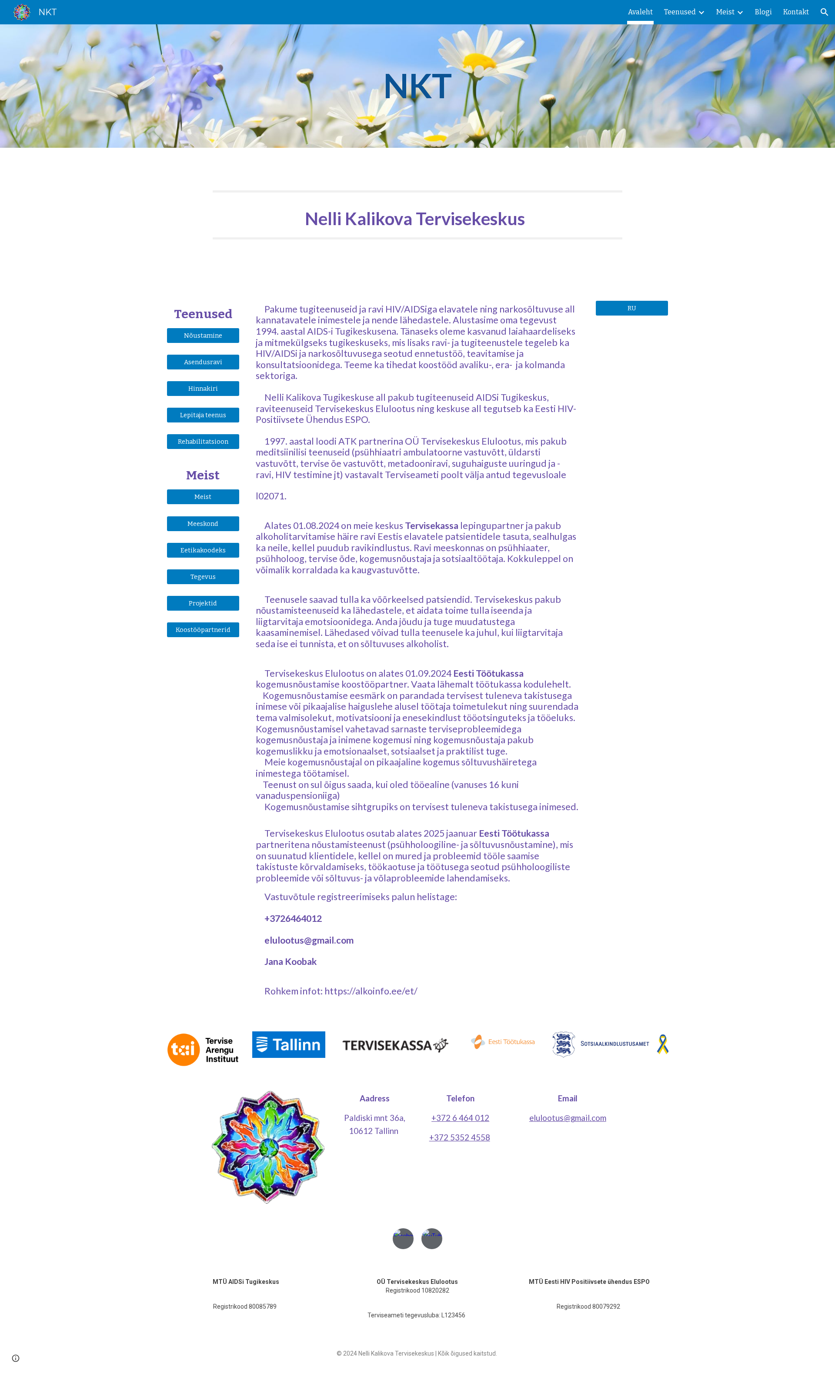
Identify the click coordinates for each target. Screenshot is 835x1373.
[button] (824, 12)
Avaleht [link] (640, 12)
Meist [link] (725, 12)
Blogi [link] (763, 12)
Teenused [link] (680, 12)
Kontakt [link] (796, 12)
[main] (417, 86)
